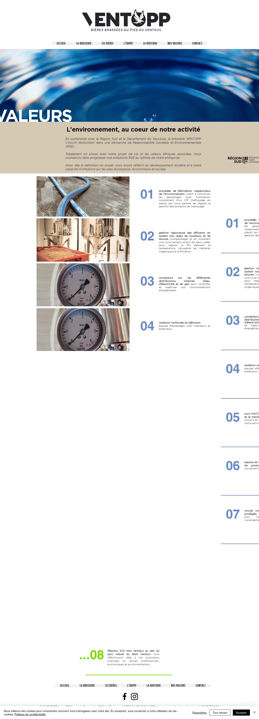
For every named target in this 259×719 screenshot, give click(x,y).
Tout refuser (220, 712)
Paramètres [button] (199, 712)
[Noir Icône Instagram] (134, 696)
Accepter (241, 712)
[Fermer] (254, 712)
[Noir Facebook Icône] (124, 696)
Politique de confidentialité (30, 714)
